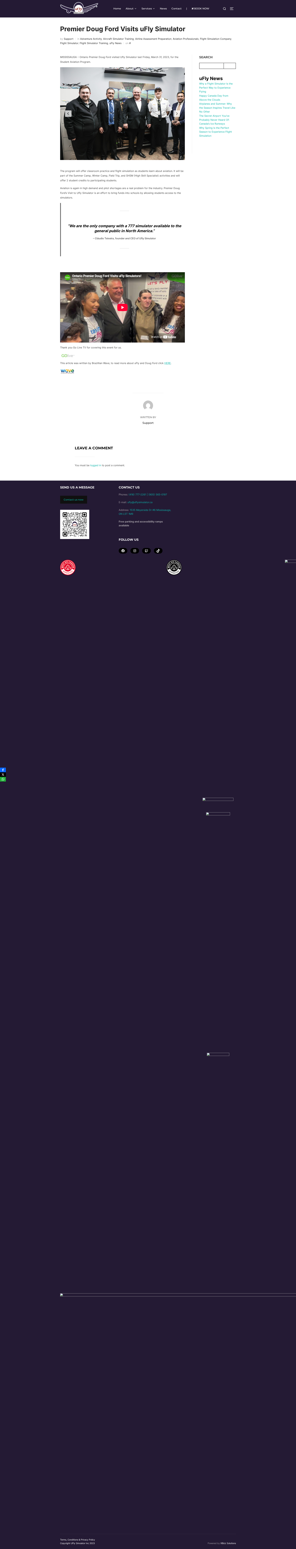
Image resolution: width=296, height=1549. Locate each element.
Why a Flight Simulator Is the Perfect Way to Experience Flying (216, 87)
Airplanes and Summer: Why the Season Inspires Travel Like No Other (217, 107)
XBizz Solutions (228, 1543)
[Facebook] (3, 770)
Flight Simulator (69, 43)
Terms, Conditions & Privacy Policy (77, 1539)
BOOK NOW (201, 8)
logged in (95, 465)
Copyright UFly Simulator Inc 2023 (77, 1543)
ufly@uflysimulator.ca (139, 502)
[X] (3, 774)
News (163, 8)
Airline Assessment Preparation (153, 38)
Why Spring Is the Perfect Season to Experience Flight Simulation (215, 131)
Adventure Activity (91, 38)
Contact (176, 8)
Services (147, 8)
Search (206, 57)
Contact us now (73, 499)
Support (68, 38)
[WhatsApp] (3, 779)
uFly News (115, 43)
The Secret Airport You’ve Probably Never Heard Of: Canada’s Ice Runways (214, 119)
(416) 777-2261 (137, 494)
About (130, 8)
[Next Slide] (176, 113)
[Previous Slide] (68, 113)
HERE (167, 363)
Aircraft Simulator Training (118, 38)
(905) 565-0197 (157, 494)
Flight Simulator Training (94, 43)
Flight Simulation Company (215, 38)
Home (117, 8)
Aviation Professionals (186, 38)
